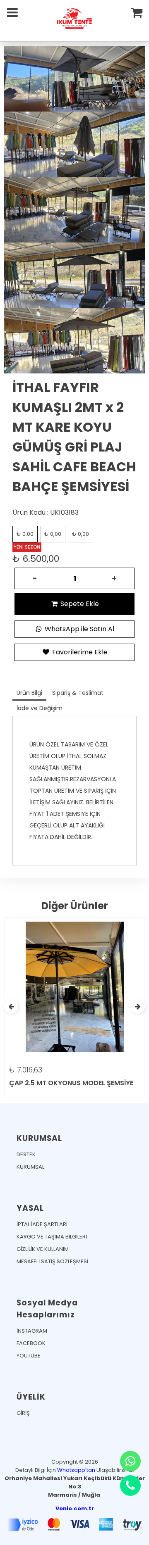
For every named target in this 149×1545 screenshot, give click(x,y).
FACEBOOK (31, 1343)
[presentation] (11, 1006)
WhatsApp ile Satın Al (78, 629)
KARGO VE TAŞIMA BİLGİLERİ (52, 1237)
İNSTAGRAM (32, 1331)
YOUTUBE (29, 1356)
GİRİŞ (23, 1413)
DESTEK (26, 1154)
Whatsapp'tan (76, 1470)
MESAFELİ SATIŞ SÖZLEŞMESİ (52, 1261)
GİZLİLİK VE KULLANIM (43, 1249)
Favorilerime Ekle (79, 652)
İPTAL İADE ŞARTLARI (42, 1224)
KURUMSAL (30, 1167)
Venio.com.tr (74, 1508)
